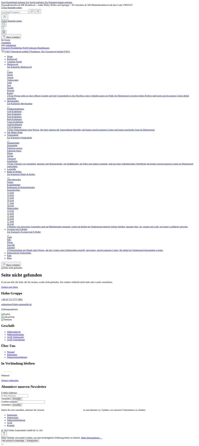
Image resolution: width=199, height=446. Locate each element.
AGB (9, 423)
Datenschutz (12, 417)
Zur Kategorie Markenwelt (19, 67)
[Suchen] (32, 11)
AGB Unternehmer (16, 340)
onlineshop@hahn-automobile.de (16, 304)
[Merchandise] (81, 130)
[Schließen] (2, 444)
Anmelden (6, 42)
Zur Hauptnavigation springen (58, 2)
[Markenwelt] (102, 98)
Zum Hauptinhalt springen (13, 2)
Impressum (12, 354)
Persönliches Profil (19, 48)
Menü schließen (13, 37)
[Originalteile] (102, 166)
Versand (10, 352)
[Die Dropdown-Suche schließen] (38, 11)
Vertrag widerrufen (10, 380)
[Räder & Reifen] (97, 226)
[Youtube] (13, 370)
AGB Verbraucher (15, 337)
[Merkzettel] (2, 28)
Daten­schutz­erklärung (17, 357)
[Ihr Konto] (3, 32)
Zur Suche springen (35, 2)
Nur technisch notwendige (13, 441)
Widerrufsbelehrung (16, 420)
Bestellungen (43, 48)
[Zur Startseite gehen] (11, 7)
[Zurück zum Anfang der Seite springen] (4, 434)
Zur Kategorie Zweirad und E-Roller (24, 232)
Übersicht (6, 48)
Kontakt (10, 425)
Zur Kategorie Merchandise (19, 103)
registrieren (11, 45)
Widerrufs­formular (15, 334)
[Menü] (4, 17)
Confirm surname (9, 401)
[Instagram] (6, 370)
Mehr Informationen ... (91, 438)
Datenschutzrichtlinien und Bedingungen (63, 410)
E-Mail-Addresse (9, 393)
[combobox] (14, 12)
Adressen (32, 48)
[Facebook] (3, 370)
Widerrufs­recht (14, 332)
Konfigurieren (32, 441)
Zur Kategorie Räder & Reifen (21, 174)
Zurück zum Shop (9, 287)
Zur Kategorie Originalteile (19, 137)
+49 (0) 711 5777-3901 (12, 299)
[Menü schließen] (8, 70)
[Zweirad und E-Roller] (85, 250)
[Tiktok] (9, 370)
